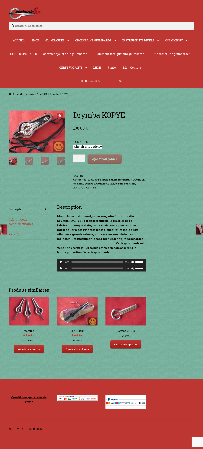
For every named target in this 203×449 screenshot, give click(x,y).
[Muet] (132, 262)
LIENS (97, 67)
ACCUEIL (19, 40)
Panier (112, 67)
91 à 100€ (42, 94)
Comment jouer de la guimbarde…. (66, 54)
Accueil (17, 94)
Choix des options (77, 349)
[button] (60, 115)
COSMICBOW (174, 40)
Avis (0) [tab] (14, 234)
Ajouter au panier (104, 159)
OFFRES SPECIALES (23, 54)
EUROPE (90, 183)
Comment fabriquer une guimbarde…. (120, 54)
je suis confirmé (125, 183)
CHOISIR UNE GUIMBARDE (93, 40)
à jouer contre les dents (114, 179)
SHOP (35, 40)
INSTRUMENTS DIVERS (138, 40)
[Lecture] (61, 262)
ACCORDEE (138, 179)
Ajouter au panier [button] (29, 349)
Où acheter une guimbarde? (171, 54)
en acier (78, 183)
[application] (101, 262)
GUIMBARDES (54, 40)
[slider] (139, 262)
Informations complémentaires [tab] (21, 222)
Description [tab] (17, 209)
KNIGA (77, 187)
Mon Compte (132, 67)
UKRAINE (90, 187)
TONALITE (80, 142)
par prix (30, 94)
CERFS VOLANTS (70, 67)
